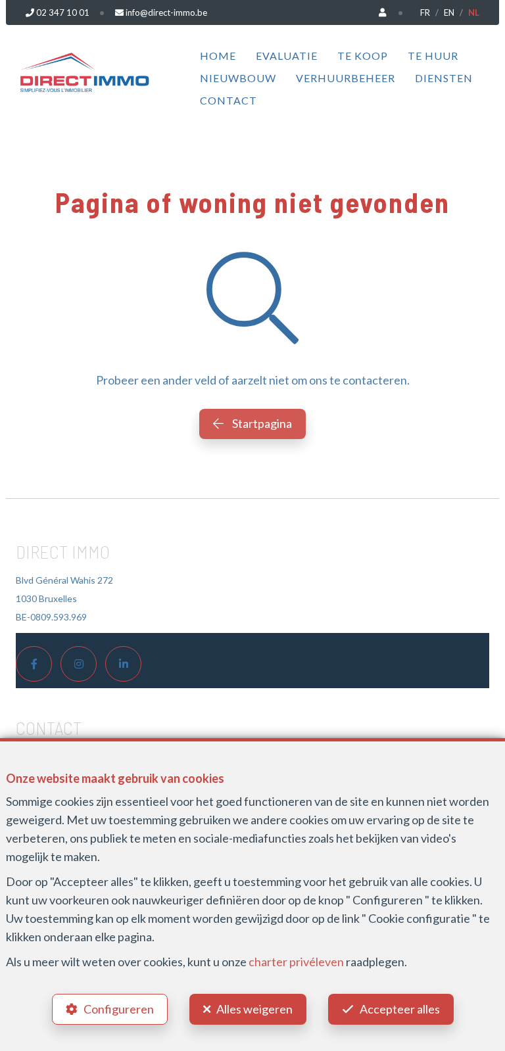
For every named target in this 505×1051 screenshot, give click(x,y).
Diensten (444, 78)
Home (218, 55)
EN (449, 12)
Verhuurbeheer (345, 78)
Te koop (362, 55)
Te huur (433, 55)
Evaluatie (287, 55)
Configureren (119, 1009)
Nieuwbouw (238, 78)
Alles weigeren (254, 1009)
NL (473, 12)
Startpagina (261, 423)
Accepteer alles (400, 1009)
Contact (228, 100)
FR (425, 12)
